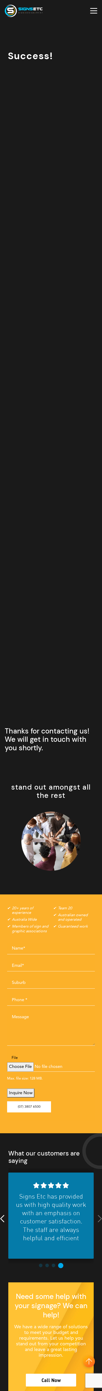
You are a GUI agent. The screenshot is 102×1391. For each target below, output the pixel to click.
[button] (2, 1218)
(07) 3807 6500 (29, 1106)
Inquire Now (20, 1093)
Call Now (51, 1380)
